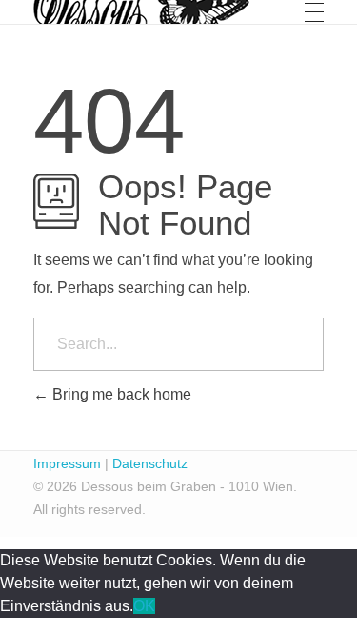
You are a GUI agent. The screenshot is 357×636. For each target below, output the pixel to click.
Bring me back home (120, 394)
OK (144, 606)
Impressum (67, 463)
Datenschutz (150, 463)
